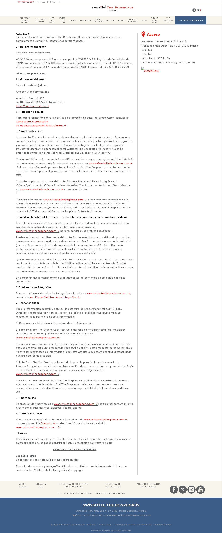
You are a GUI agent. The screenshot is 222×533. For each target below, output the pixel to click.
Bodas (144, 20)
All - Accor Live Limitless (75, 493)
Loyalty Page (41, 485)
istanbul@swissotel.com (180, 62)
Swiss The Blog (62, 20)
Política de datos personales (148, 485)
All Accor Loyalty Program (25, 20)
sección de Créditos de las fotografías (53, 297)
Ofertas (121, 20)
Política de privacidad (113, 485)
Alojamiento (85, 20)
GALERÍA (72, 20)
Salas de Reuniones (133, 20)
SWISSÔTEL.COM (26, 2)
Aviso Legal (23, 485)
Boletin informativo (110, 493)
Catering (110, 20)
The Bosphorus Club (168, 20)
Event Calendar (99, 20)
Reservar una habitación (190, 20)
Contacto (46, 423)
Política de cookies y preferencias (73, 485)
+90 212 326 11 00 (158, 58)
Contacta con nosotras (83, 524)
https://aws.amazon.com (31, 105)
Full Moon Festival (40, 20)
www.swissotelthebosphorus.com (109, 163)
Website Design (163, 524)
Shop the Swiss (52, 20)
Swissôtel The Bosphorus (48, 2)
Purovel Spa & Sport (155, 20)
